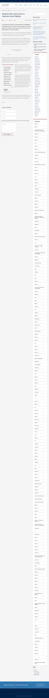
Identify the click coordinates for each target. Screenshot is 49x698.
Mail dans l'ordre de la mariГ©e (40, 236)
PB (35, 407)
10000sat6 (36, 224)
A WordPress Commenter (38, 46)
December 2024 (37, 63)
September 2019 (37, 111)
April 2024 (36, 75)
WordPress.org (36, 674)
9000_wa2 (36, 471)
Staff (15, 1)
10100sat (36, 294)
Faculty (12, 1)
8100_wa (36, 239)
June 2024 (36, 72)
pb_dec (36, 401)
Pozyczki (36, 281)
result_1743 (37, 559)
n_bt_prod (36, 249)
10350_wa (36, 653)
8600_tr (36, 459)
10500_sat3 (37, 492)
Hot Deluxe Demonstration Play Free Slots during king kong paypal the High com (39, 38)
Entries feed (36, 671)
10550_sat (36, 256)
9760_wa (36, 543)
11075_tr (36, 167)
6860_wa (36, 456)
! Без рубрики (37, 641)
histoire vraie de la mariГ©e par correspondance (40, 253)
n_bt (35, 343)
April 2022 (36, 97)
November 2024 (37, 64)
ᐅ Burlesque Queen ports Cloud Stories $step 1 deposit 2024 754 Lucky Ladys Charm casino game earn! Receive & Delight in (39, 33)
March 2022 (37, 98)
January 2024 (37, 80)
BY (35, 309)
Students (20, 1)
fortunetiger (36, 392)
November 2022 (37, 95)
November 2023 (37, 83)
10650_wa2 (37, 447)
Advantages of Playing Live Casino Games (39, 24)
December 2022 (37, 94)
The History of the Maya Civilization (39, 246)
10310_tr (36, 540)
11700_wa (36, 549)
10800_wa (36, 486)
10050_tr (36, 587)
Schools (36, 158)
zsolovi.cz (36, 352)
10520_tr (36, 179)
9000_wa (36, 505)
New (35, 465)
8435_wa (36, 537)
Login (37, 1)
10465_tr (36, 349)
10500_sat (36, 590)
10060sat (36, 462)
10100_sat (36, 659)
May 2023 (36, 89)
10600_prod (37, 528)
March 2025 (37, 58)
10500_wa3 (37, 419)
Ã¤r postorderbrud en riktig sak (40, 164)
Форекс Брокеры (38, 331)
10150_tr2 (36, 575)
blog (35, 297)
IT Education (37, 534)
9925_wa (36, 340)
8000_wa (36, 607)
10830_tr (36, 315)
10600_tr (36, 346)
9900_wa (36, 370)
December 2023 (37, 81)
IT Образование (37, 364)
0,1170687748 (37, 480)
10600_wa (36, 647)
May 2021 (36, 106)
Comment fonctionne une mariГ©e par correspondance (40, 525)
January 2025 (37, 61)
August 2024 (37, 69)
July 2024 (36, 70)
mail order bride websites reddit (40, 152)
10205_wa (36, 149)
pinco (36, 373)
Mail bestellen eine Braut (39, 638)
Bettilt (36, 278)
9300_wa (36, 508)
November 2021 (37, 100)
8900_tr (36, 404)
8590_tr (36, 185)
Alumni (24, 1)
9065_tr (36, 303)
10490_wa (36, 173)
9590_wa (36, 578)
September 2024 (37, 67)
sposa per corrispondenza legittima (39, 521)
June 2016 (36, 115)
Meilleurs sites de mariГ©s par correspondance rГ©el (40, 556)
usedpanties (37, 610)
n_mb (36, 619)
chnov (36, 434)
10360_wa (36, 650)
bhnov (36, 600)
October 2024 (37, 66)
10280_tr (36, 422)
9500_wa (36, 140)
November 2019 (37, 109)
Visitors (33, 1)
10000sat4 (36, 428)
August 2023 (37, 86)
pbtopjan (36, 233)
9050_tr (36, 450)
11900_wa (36, 511)
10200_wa (36, 312)
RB (35, 275)
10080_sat (36, 389)
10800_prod (37, 221)
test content (37, 161)
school (3, 102)
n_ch (35, 242)
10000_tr (36, 376)
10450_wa (36, 306)
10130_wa (36, 207)
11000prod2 (37, 361)
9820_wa (36, 170)
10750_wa (36, 201)
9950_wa (36, 581)
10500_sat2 (37, 425)
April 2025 (36, 56)
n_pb (35, 143)
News (36, 468)
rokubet (36, 284)
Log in (35, 669)
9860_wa (36, 204)
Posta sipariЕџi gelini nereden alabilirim (40, 604)
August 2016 (37, 112)
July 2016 (36, 114)
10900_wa (36, 413)
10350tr (36, 395)
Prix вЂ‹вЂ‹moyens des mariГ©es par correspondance (40, 130)
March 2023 (37, 92)
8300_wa (36, 572)
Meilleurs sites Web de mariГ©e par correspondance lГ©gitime (40, 217)
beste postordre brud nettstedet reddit (40, 663)
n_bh (35, 176)
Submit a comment (7, 134)
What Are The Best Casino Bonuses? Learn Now (39, 20)
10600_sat (36, 291)
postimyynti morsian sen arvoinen (39, 594)
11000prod (36, 155)
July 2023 (36, 87)
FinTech (36, 431)
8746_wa (36, 644)
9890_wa (36, 213)
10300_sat (36, 489)
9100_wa (36, 474)
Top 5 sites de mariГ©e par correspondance (39, 288)
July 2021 (36, 103)
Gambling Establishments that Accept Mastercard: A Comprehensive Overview (39, 27)
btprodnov (36, 334)
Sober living (37, 367)
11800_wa (36, 477)
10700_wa (36, 613)
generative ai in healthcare (39, 210)
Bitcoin (36, 514)
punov (36, 300)
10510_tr (36, 453)
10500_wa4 (37, 552)
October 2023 (37, 84)
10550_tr (36, 416)
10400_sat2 (37, 355)
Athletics (36, 123)
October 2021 (37, 101)
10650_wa (36, 616)
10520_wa (36, 272)
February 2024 (37, 78)
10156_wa (36, 182)
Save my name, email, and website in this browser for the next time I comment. (15, 120)
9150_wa (36, 337)
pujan (36, 269)
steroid (36, 517)
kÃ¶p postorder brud (38, 483)
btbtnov (36, 126)
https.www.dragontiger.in (39, 358)
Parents (29, 1)
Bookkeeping (37, 230)
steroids (36, 584)
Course (36, 597)
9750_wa (36, 146)
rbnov (36, 635)
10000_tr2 (36, 410)
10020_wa (36, 546)
